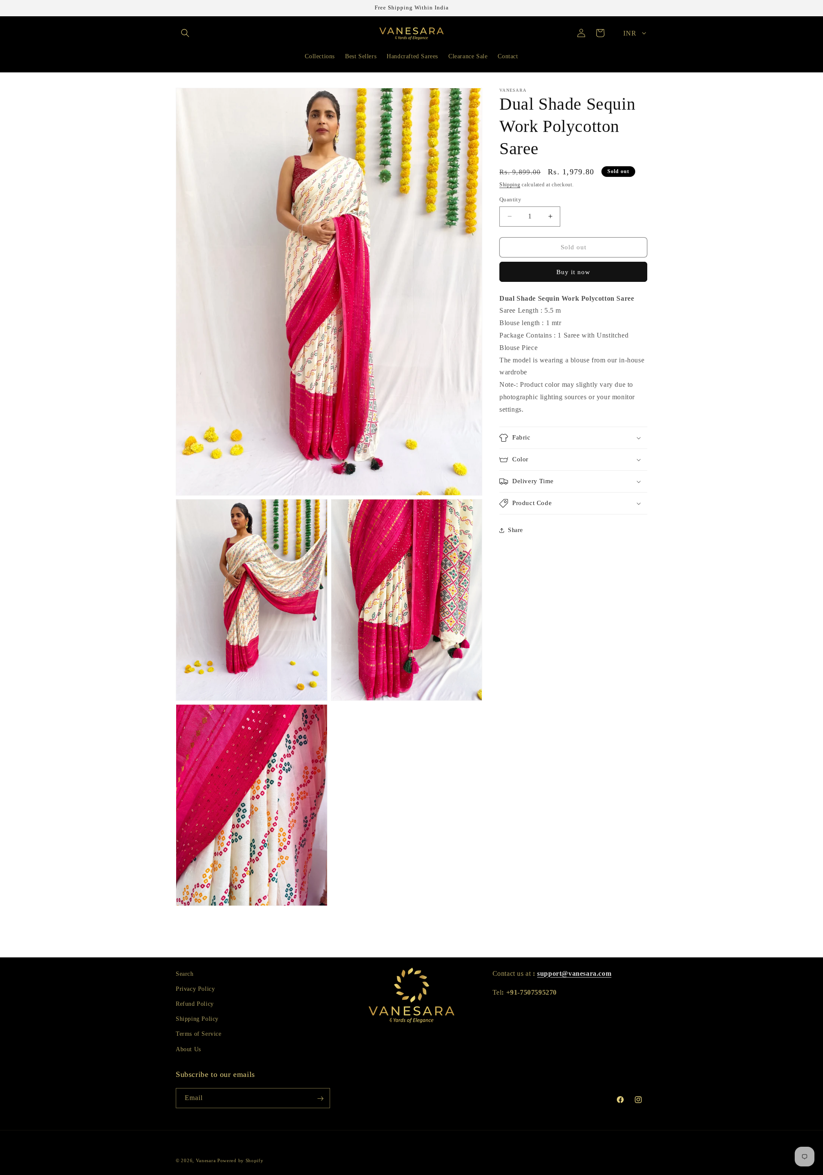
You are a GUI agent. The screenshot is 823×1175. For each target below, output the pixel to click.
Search (185, 974)
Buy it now (573, 272)
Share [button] (515, 530)
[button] (185, 33)
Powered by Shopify (240, 1160)
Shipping (509, 185)
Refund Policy (195, 1004)
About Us (188, 1049)
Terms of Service (199, 1034)
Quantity (510, 199)
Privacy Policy (195, 989)
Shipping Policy (197, 1019)
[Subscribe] (320, 1098)
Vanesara (206, 1160)
